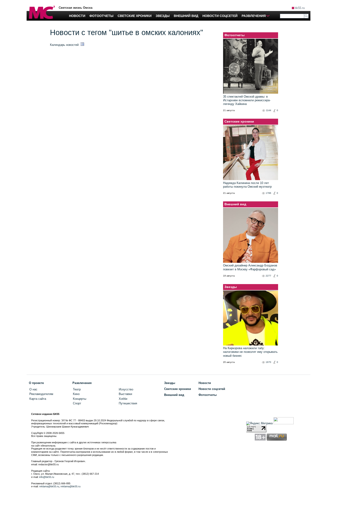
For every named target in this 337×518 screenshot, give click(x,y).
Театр (77, 389)
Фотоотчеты (234, 35)
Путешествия (128, 403)
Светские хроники (239, 121)
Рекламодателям (41, 394)
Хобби (123, 398)
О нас (33, 389)
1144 (268, 110)
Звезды (230, 287)
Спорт (77, 403)
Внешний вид (235, 204)
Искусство (126, 389)
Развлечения (82, 383)
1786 (268, 193)
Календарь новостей (65, 45)
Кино (76, 394)
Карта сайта (37, 398)
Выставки (125, 394)
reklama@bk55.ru (49, 486)
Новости (205, 383)
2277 (268, 275)
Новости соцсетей (212, 389)
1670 (268, 362)
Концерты (79, 398)
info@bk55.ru (46, 477)
